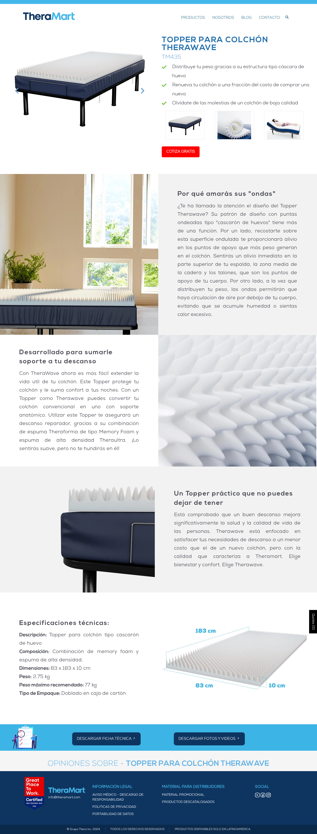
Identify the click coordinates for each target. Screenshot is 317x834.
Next (142, 91)
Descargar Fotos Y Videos (207, 739)
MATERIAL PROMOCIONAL (183, 795)
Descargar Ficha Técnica (104, 739)
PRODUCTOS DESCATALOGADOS (188, 802)
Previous (16, 91)
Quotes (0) (313, 621)
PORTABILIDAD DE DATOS (113, 814)
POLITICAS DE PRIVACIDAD (114, 807)
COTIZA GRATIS (180, 152)
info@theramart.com (64, 797)
